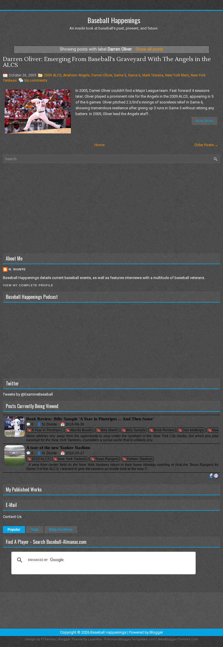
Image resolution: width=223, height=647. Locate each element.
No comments (35, 80)
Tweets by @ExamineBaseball (28, 394)
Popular (14, 530)
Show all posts (149, 49)
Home (99, 145)
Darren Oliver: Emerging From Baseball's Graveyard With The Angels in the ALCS (107, 62)
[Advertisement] (111, 208)
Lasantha (95, 639)
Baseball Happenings (113, 20)
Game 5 (120, 75)
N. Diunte (17, 269)
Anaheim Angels (76, 75)
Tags (35, 530)
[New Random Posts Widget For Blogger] (214, 476)
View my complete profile (28, 285)
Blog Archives (61, 530)
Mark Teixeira (152, 75)
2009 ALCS (52, 75)
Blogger (156, 632)
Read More (204, 121)
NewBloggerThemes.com (178, 639)
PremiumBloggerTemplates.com (130, 639)
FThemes (48, 639)
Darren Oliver (101, 75)
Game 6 (134, 75)
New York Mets (177, 75)
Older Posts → (206, 145)
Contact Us (12, 516)
